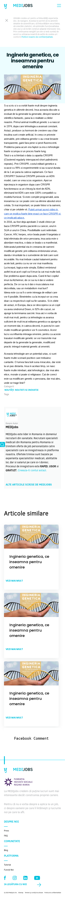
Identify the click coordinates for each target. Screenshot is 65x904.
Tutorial (7, 865)
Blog (6, 850)
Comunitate (12, 841)
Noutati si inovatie (26, 390)
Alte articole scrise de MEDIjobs (29, 484)
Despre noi (11, 821)
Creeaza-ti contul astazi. (32, 470)
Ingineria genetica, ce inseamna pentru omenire (29, 562)
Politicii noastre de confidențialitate (37, 37)
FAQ (6, 836)
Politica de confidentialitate (52, 892)
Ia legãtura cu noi (15, 884)
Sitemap (20, 892)
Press (6, 831)
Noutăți (9, 390)
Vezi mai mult (14, 580)
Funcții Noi (9, 870)
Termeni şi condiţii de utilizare (34, 892)
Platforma (11, 856)
